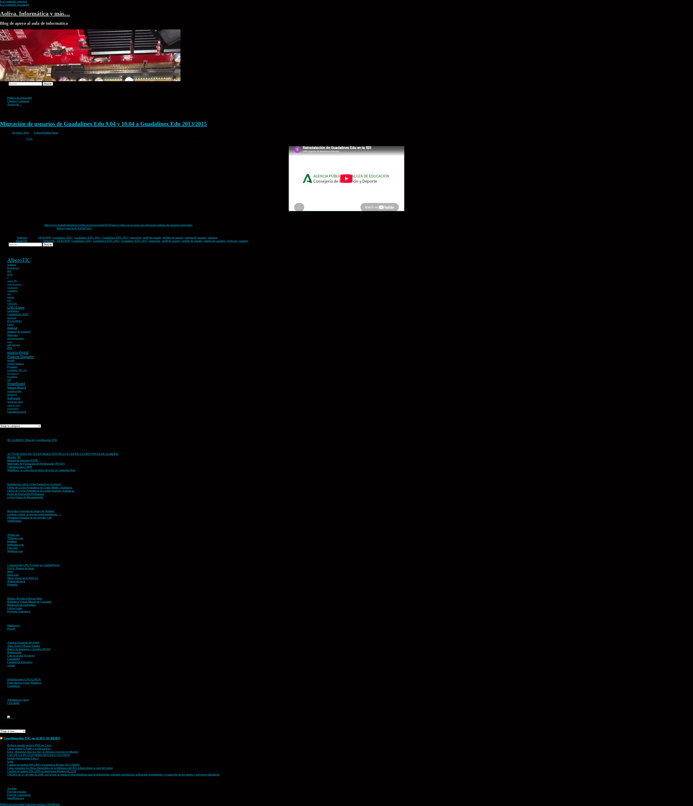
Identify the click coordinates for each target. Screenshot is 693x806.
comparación (12, 288)
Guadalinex (13, 311)
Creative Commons (18, 101)
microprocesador (15, 338)
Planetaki (12, 584)
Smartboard (16, 384)
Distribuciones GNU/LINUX (24, 679)
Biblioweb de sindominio (21, 604)
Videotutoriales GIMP (19, 466)
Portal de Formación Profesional (25, 494)
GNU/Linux (16, 307)
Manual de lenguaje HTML (23, 460)
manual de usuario (19, 331)
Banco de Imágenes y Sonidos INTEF (29, 649)
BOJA (10, 274)
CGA (29, 138)
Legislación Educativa (19, 662)
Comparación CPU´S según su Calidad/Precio (33, 565)
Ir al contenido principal (13, 1)
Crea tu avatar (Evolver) (21, 655)
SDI (9, 380)
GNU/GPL (12, 303)
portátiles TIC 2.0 (17, 370)
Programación (13, 374)
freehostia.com (15, 544)
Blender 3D (14, 457)
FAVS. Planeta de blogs (20, 568)
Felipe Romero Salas (46, 132)
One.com (12, 547)
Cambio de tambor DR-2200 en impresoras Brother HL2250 (41, 771)
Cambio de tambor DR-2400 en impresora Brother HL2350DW (43, 764)
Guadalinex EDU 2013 (87, 237)
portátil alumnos (15, 363)
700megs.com (15, 538)
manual (12, 328)
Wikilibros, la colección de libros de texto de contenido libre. (41, 470)
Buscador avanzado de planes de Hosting (30, 511)
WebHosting (14, 520)
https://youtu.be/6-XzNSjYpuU (74, 228)
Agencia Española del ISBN (23, 642)
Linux (10, 324)
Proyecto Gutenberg (18, 611)
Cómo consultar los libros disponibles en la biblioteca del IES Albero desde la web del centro (60, 768)
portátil (11, 360)
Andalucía (11, 265)
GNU (9, 301)
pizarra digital (18, 352)
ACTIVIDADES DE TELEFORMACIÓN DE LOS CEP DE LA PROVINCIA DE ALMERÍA (63, 453)
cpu (9, 294)
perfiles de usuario (173, 237)
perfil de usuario (152, 237)
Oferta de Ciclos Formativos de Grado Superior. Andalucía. (41, 490)
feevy (10, 571)
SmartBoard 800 (14, 391)
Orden (9, 342)
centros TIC (12, 281)
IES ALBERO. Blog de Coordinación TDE (32, 440)
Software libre (15, 401)
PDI (9, 348)
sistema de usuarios (196, 237)
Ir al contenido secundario (14, 4)
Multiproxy (13, 625)
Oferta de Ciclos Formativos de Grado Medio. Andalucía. (40, 487)
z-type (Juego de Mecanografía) (25, 497)
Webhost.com (15, 551)
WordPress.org (15, 798)
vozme (11, 665)
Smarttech (12, 394)
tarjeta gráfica (13, 409)
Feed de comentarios (19, 794)
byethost (12, 541)
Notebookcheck (16, 581)
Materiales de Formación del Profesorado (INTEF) (36, 463)
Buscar (4, 83)
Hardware (11, 318)
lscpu (10, 761)
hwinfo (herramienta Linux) (23, 758)
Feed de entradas (16, 791)
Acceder (12, 788)
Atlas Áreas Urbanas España (23, 645)
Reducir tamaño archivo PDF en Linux (29, 745)
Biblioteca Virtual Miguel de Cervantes (29, 601)
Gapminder (13, 658)
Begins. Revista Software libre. (25, 598)
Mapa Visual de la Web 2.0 (22, 578)
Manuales (12, 335)
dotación (10, 297)
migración (135, 237)
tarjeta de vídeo (13, 405)
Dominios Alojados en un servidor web (29, 517)
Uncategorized (16, 411)
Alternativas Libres (18, 699)
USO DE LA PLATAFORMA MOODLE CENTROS (38, 755)
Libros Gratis (14, 608)
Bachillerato (13, 268)
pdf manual (13, 344)
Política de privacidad (19, 97)
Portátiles (12, 366)
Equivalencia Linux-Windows (24, 682)
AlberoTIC (21, 240)
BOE (9, 271)
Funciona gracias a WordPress (42, 804)
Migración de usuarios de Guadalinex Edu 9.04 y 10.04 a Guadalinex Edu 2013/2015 (103, 124)
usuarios (212, 237)
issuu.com (13, 574)
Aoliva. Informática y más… (35, 13)
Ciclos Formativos (14, 284)
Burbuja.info (14, 652)
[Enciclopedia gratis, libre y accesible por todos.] (11, 717)
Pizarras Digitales (20, 357)
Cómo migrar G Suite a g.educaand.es (29, 748)
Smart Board (16, 387)
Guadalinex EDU (63, 237)
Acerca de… (14, 104)
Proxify (11, 628)
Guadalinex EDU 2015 (115, 237)
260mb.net (13, 534)
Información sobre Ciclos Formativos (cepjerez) (34, 484)
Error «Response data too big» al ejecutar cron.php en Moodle (42, 751)
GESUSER (44, 237)
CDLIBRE (13, 703)
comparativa (12, 291)
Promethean (12, 377)
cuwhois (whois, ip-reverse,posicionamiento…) (34, 514)
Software (22, 237)
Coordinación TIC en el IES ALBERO (31, 738)
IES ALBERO (14, 321)
